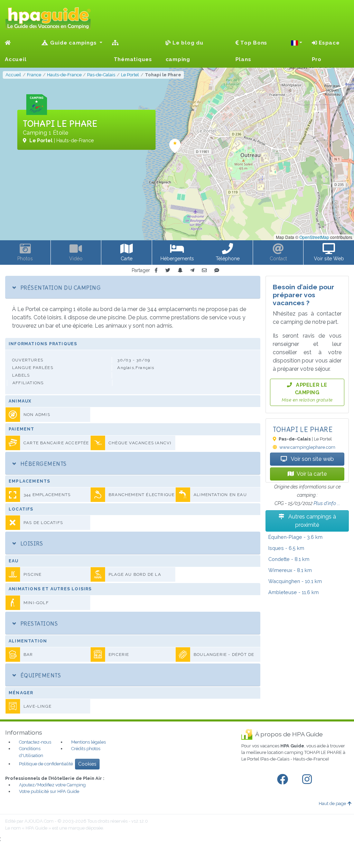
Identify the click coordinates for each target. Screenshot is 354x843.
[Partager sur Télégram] (192, 270)
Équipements (40, 675)
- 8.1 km (288, 559)
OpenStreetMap (314, 237)
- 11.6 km (293, 592)
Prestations (38, 623)
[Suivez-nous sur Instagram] (308, 779)
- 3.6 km (295, 537)
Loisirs (31, 543)
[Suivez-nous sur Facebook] (284, 779)
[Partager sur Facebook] (156, 270)
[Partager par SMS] (216, 270)
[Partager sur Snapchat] (180, 270)
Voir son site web (312, 459)
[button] (296, 43)
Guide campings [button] (73, 43)
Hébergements (42, 463)
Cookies (87, 764)
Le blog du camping (185, 51)
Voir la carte (312, 474)
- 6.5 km (286, 548)
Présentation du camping (60, 287)
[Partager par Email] (204, 270)
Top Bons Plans (251, 51)
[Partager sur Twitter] (167, 270)
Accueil (15, 59)
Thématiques (132, 59)
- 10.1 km (295, 581)
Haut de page (332, 803)
